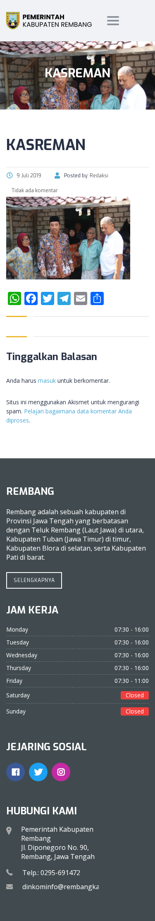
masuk (47, 380)
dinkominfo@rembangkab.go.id (71, 886)
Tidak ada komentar (34, 190)
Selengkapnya (34, 580)
